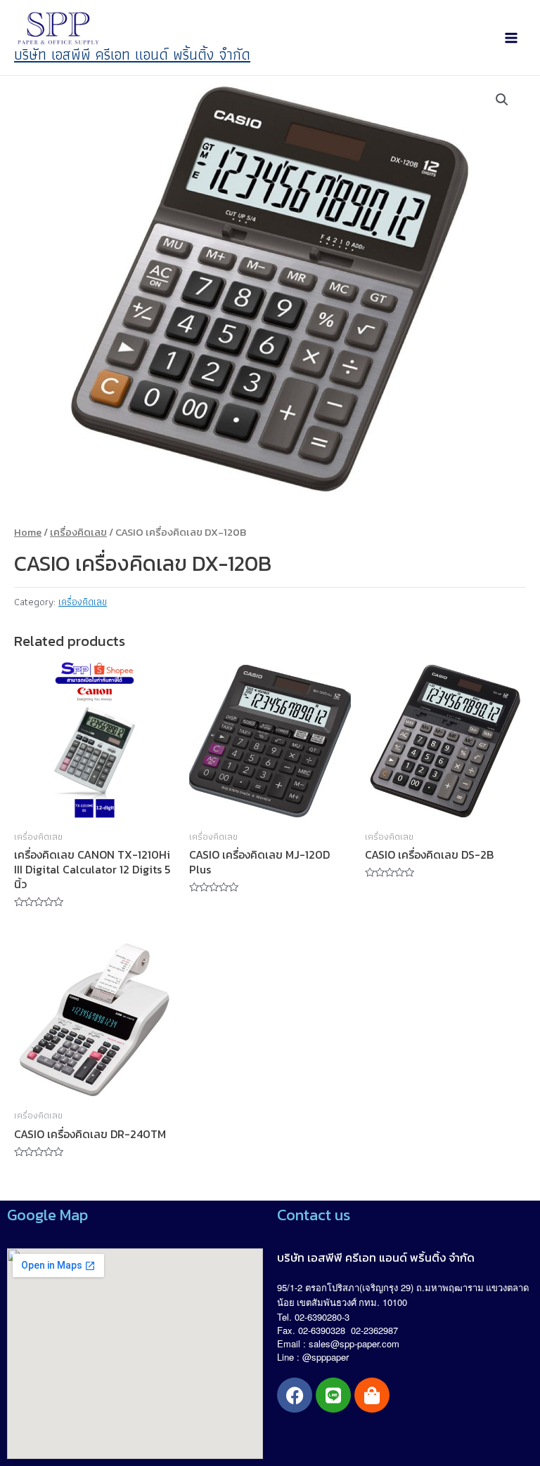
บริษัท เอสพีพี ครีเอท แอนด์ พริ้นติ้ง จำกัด (132, 54)
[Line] (333, 1395)
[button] (502, 99)
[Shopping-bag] (372, 1395)
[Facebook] (294, 1395)
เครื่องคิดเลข (78, 532)
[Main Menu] (511, 38)
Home (27, 532)
